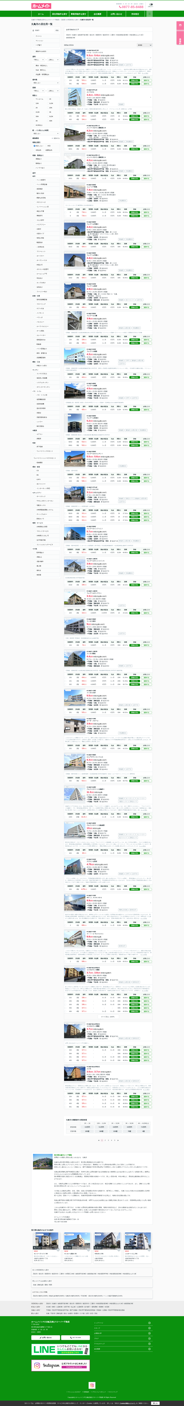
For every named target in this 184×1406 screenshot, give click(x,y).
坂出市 (92, 35)
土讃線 (90, 198)
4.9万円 (129, 1127)
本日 (48, 146)
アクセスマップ (99, 1344)
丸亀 (95, 100)
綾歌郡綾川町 (70, 37)
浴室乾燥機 (40, 404)
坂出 (95, 978)
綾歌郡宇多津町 (83, 35)
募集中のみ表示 (41, 51)
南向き (39, 570)
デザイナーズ (41, 202)
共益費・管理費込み (42, 74)
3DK (37, 116)
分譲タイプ (40, 233)
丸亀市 (74, 35)
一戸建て (39, 45)
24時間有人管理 (42, 527)
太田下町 (67, 1307)
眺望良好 (40, 242)
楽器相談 (40, 189)
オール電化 (40, 331)
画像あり (39, 159)
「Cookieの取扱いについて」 (127, 1403)
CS (38, 470)
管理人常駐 (40, 238)
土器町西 (94, 559)
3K (50, 112)
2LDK (38, 112)
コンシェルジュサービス (45, 544)
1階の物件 (40, 561)
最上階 (39, 566)
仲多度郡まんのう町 (136, 35)
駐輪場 (39, 344)
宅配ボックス (41, 505)
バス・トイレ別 (42, 395)
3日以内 (38, 150)
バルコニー (40, 322)
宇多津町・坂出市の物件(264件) (92, 1296)
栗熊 (107, 62)
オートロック (41, 496)
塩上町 (73, 1307)
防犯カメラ (40, 519)
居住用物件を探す (59, 14)
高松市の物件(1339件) (40, 1296)
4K (37, 121)
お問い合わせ (116, 14)
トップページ (98, 1323)
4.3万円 (87, 1127)
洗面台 (39, 413)
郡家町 (94, 185)
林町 (53, 1307)
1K (50, 99)
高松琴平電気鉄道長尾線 (87, 1310)
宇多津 (96, 104)
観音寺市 (106, 35)
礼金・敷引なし (41, 70)
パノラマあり (40, 168)
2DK (50, 108)
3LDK (51, 116)
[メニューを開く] (149, 14)
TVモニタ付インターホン (45, 501)
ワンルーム (39, 99)
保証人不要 (40, 211)
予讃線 (90, 100)
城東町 (94, 383)
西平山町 (94, 90)
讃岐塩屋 (97, 102)
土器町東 (94, 651)
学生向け (40, 278)
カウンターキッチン (43, 387)
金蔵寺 (96, 198)
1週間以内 (48, 150)
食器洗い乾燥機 (42, 378)
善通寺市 (99, 35)
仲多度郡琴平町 (103, 1274)
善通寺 (96, 201)
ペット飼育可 (41, 180)
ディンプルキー (42, 514)
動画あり (39, 163)
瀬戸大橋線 (74, 1310)
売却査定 (135, 14)
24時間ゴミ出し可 (43, 535)
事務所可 (40, 215)
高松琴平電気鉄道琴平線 (96, 60)
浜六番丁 (87, 1307)
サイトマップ (113, 1392)
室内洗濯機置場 (42, 299)
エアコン (40, 434)
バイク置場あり (42, 349)
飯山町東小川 (96, 125)
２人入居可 (40, 220)
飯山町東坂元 (96, 967)
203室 (87, 1131)
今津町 (94, 690)
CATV (38, 479)
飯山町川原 (95, 50)
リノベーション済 (43, 207)
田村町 (94, 284)
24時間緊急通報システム (45, 510)
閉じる (155, 1403)
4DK (50, 121)
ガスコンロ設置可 (43, 269)
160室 (101, 1131)
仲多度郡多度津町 (122, 35)
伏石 (91, 1313)
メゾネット (40, 313)
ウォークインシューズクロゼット (45, 458)
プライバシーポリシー (99, 1392)
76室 (129, 1131)
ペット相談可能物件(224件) (113, 1296)
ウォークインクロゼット (45, 451)
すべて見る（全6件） (108, 1017)
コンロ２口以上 (42, 373)
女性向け (40, 287)
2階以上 (39, 557)
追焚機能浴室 (41, 399)
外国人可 (40, 265)
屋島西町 (95, 1307)
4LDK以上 (39, 125)
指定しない (39, 146)
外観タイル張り (42, 365)
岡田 (107, 65)
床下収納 (40, 446)
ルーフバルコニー (43, 326)
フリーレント (41, 251)
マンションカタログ (74, 1392)
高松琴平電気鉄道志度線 (116, 1310)
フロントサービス (43, 531)
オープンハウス (42, 260)
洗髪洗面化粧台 (42, 417)
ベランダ (40, 317)
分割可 (39, 229)
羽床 (107, 60)
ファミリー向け (42, 291)
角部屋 (39, 575)
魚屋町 (94, 787)
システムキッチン (43, 382)
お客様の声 (98, 1333)
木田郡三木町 (70, 1274)
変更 (57, 30)
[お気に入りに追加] (58, 1250)
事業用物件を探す (78, 14)
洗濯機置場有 (41, 357)
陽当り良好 (40, 193)
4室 (143, 1131)
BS (38, 475)
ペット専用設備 (42, 184)
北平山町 (94, 487)
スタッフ (97, 1328)
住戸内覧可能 (41, 540)
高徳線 (98, 1310)
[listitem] (46, 1247)
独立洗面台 (40, 426)
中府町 (94, 895)
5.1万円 (101, 1127)
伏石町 (107, 1307)
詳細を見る (134, 80)
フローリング (41, 304)
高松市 (68, 35)
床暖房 (39, 438)
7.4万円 (143, 1127)
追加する (146, 80)
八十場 (82, 1313)
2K (37, 108)
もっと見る (145, 73)
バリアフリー (41, 224)
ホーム (41, 14)
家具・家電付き (42, 353)
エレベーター (41, 335)
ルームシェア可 (42, 274)
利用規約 (86, 1392)
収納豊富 (40, 462)
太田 (87, 1313)
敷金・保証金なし (42, 65)
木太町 (48, 1307)
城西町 (94, 823)
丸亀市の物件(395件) (73, 1296)
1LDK (51, 103)
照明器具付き (41, 340)
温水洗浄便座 (41, 408)
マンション (39, 40)
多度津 (96, 633)
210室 (115, 1131)
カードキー (40, 256)
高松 (95, 1313)
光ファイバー (41, 484)
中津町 (94, 718)
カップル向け (41, 282)
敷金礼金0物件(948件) (56, 1296)
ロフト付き (40, 308)
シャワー (40, 422)
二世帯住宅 (40, 247)
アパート (39, 36)
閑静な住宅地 (41, 198)
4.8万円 (115, 1127)
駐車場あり (40, 552)
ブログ (96, 1338)
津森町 (94, 619)
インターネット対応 (43, 488)
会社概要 (97, 14)
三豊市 (112, 35)
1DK (37, 103)
